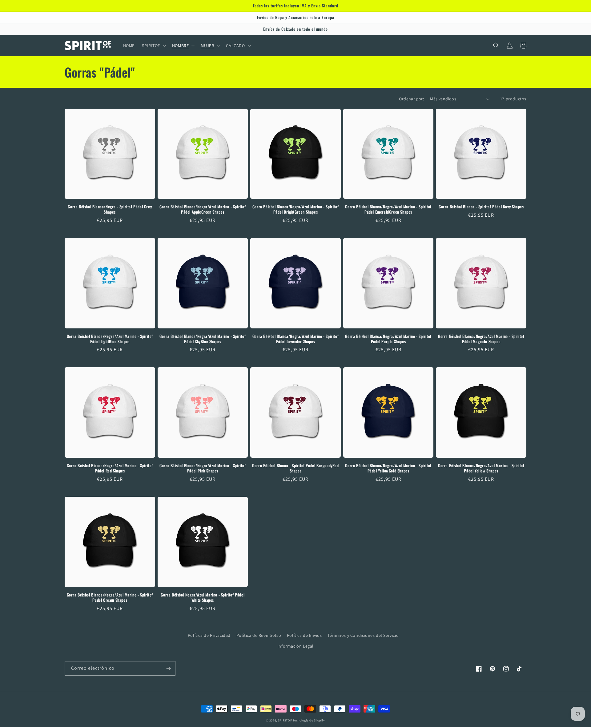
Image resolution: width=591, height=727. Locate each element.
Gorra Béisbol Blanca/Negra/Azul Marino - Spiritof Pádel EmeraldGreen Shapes (388, 209)
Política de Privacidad (209, 635)
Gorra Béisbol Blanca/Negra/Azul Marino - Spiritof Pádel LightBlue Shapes (110, 339)
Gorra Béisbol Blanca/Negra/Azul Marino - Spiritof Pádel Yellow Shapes (481, 468)
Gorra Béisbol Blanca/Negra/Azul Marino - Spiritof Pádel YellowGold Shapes (388, 468)
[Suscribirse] (168, 668)
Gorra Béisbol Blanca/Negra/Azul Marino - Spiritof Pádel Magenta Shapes (481, 339)
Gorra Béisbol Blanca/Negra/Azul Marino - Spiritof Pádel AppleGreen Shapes (202, 209)
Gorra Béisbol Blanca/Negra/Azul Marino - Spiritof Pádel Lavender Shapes (295, 339)
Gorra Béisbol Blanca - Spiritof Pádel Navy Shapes (481, 206)
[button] (153, 45)
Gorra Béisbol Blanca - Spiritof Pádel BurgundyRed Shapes (295, 468)
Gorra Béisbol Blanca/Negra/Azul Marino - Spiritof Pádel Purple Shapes (388, 339)
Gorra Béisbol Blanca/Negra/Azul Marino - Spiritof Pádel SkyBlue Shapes (202, 339)
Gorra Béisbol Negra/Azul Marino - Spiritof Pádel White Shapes (202, 597)
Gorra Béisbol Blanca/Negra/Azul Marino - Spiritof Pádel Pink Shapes (202, 468)
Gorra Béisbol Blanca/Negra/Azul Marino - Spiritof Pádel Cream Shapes (110, 597)
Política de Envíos (304, 635)
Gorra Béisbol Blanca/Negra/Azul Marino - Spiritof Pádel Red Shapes (110, 468)
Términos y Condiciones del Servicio (363, 635)
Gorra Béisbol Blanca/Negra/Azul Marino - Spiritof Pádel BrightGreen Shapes (295, 209)
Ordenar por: (411, 99)
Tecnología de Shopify (309, 720)
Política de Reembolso (258, 635)
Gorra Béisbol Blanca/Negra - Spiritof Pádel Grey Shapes (110, 209)
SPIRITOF (285, 720)
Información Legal (295, 646)
